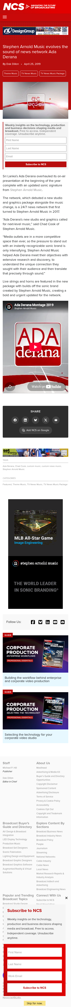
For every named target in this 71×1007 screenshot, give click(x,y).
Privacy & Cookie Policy (48, 801)
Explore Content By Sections (50, 825)
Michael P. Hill (10, 767)
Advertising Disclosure (47, 792)
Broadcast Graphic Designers (17, 860)
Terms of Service (44, 796)
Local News (42, 869)
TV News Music (29, 73)
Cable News (42, 865)
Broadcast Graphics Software (17, 864)
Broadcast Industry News (49, 835)
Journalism (42, 848)
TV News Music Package (53, 73)
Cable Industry (43, 861)
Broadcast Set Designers (15, 847)
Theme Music (10, 73)
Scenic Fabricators (12, 852)
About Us (43, 763)
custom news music (51, 466)
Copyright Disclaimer (47, 784)
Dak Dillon (12, 64)
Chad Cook (20, 466)
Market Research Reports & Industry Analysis (50, 875)
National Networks (45, 856)
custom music (34, 466)
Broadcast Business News (49, 831)
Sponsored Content (46, 788)
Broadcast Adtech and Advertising (47, 883)
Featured (7, 484)
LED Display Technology (15, 839)
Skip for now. (35, 1003)
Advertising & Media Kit (48, 772)
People (40, 844)
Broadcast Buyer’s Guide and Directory (17, 825)
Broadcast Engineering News (51, 889)
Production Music (11, 843)
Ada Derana (8, 466)
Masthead (41, 767)
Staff (6, 763)
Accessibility (42, 805)
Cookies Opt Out (45, 809)
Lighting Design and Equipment (18, 856)
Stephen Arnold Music (26, 189)
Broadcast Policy (44, 840)
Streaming (41, 852)
